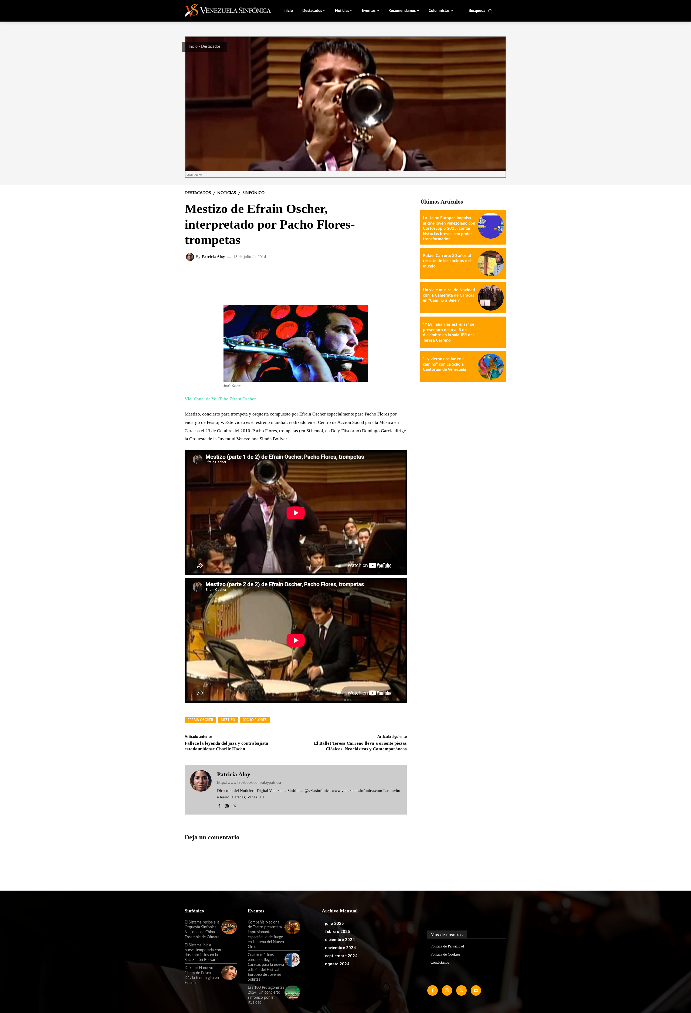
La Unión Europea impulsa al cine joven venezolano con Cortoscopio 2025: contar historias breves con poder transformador (449, 228)
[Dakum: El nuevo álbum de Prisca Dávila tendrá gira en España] (229, 973)
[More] (398, 274)
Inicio (193, 47)
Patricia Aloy (213, 257)
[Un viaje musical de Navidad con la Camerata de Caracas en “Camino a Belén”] (491, 298)
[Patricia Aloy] (191, 257)
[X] (235, 805)
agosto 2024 (337, 964)
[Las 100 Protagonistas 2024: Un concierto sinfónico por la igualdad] (292, 992)
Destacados (211, 47)
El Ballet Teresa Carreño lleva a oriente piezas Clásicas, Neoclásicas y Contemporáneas (360, 746)
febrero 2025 (337, 931)
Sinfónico (253, 193)
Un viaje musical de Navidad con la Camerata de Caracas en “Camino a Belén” (449, 295)
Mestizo (228, 720)
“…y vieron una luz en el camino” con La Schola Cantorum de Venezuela (444, 364)
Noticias (226, 193)
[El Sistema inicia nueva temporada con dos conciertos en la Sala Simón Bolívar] (229, 950)
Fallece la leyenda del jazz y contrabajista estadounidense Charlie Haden (226, 746)
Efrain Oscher (200, 720)
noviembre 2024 (340, 947)
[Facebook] (219, 805)
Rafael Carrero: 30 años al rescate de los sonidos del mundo (447, 261)
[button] (480, 11)
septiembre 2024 (341, 955)
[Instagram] (227, 805)
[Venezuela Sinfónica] (221, 10)
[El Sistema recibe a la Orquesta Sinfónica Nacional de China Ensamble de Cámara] (229, 927)
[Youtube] (476, 990)
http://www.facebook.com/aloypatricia (249, 783)
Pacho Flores (255, 720)
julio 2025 (334, 923)
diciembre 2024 (340, 939)
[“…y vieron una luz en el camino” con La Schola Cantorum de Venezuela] (491, 367)
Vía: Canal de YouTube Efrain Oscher (220, 398)
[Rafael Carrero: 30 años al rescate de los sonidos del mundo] (491, 263)
